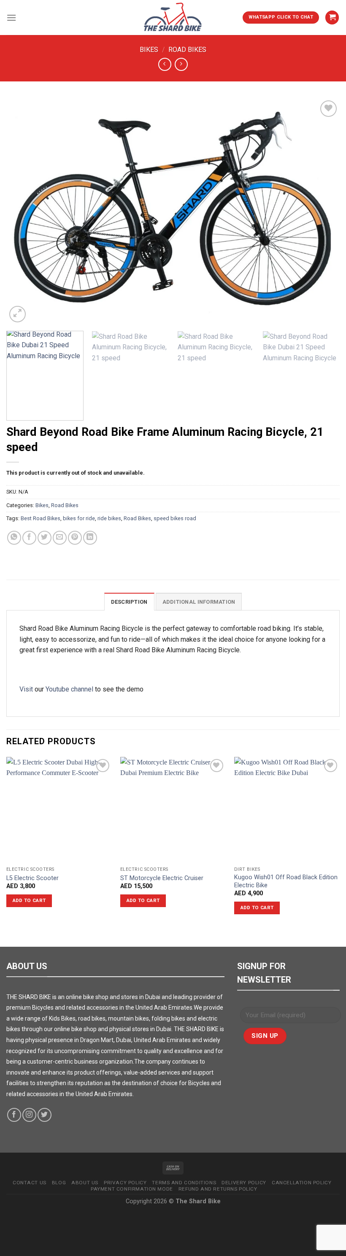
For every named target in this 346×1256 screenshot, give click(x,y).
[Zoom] (17, 314)
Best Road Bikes (40, 518)
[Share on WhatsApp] (14, 538)
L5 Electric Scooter (32, 878)
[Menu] (11, 17)
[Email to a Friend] (60, 538)
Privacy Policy (125, 1183)
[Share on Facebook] (29, 538)
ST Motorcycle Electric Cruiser (161, 878)
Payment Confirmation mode (132, 1189)
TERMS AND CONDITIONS (184, 1183)
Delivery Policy (244, 1183)
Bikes (149, 50)
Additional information (198, 602)
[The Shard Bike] (173, 17)
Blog (59, 1183)
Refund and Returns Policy (217, 1189)
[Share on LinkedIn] (90, 538)
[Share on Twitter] (44, 538)
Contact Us (29, 1183)
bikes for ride (79, 518)
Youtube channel (69, 689)
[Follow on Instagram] (29, 1115)
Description (129, 602)
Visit (26, 689)
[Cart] (332, 17)
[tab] (129, 601)
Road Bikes (187, 50)
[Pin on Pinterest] (75, 538)
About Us (84, 1183)
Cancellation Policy (301, 1183)
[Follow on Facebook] (14, 1115)
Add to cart (29, 900)
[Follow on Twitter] (44, 1115)
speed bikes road (175, 518)
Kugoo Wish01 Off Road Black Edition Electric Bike (286, 881)
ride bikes (109, 518)
